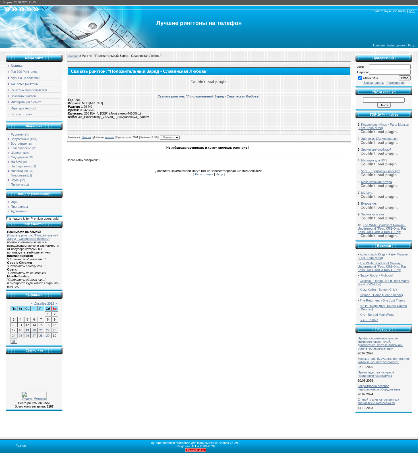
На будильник (21, 166)
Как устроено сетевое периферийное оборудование (379, 387)
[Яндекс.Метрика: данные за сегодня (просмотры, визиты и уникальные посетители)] (34, 396)
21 (41, 330)
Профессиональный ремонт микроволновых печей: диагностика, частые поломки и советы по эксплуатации (380, 343)
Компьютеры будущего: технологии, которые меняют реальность (384, 360)
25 (20, 335)
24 (13, 335)
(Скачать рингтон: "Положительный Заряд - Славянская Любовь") (32, 237)
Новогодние (19, 171)
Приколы (17, 184)
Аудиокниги (19, 211)
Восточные (19, 143)
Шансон (16, 152)
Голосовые (18, 175)
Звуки (15, 180)
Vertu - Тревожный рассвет (380, 171)
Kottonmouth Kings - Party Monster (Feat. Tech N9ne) (383, 256)
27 (34, 335)
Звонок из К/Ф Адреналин (379, 138)
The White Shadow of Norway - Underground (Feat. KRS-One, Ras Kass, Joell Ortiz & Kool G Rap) (382, 228)
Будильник (368, 203)
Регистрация (396, 45)
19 (27, 330)
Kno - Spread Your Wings (377, 314)
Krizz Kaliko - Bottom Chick (378, 289)
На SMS (16, 161)
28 (41, 335)
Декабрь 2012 (44, 303)
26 (27, 335)
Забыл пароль (373, 82)
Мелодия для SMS (374, 160)
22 (47, 330)
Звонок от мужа (372, 214)
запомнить (370, 77)
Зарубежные (20, 139)
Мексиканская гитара (376, 182)
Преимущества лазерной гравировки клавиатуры (376, 374)
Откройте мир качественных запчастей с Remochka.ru (378, 401)
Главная (379, 45)
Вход (411, 45)
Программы (19, 206)
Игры (14, 202)
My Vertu (367, 192)
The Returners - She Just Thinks (382, 300)
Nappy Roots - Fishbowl (376, 275)
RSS (412, 11)
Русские (17, 134)
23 (54, 330)
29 (47, 335)
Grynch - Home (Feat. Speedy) (381, 295)
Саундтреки (19, 157)
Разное (21, 445)
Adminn (109, 137)
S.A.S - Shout (369, 320)
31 (13, 341)
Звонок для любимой (376, 149)
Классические (21, 148)
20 (34, 330)
